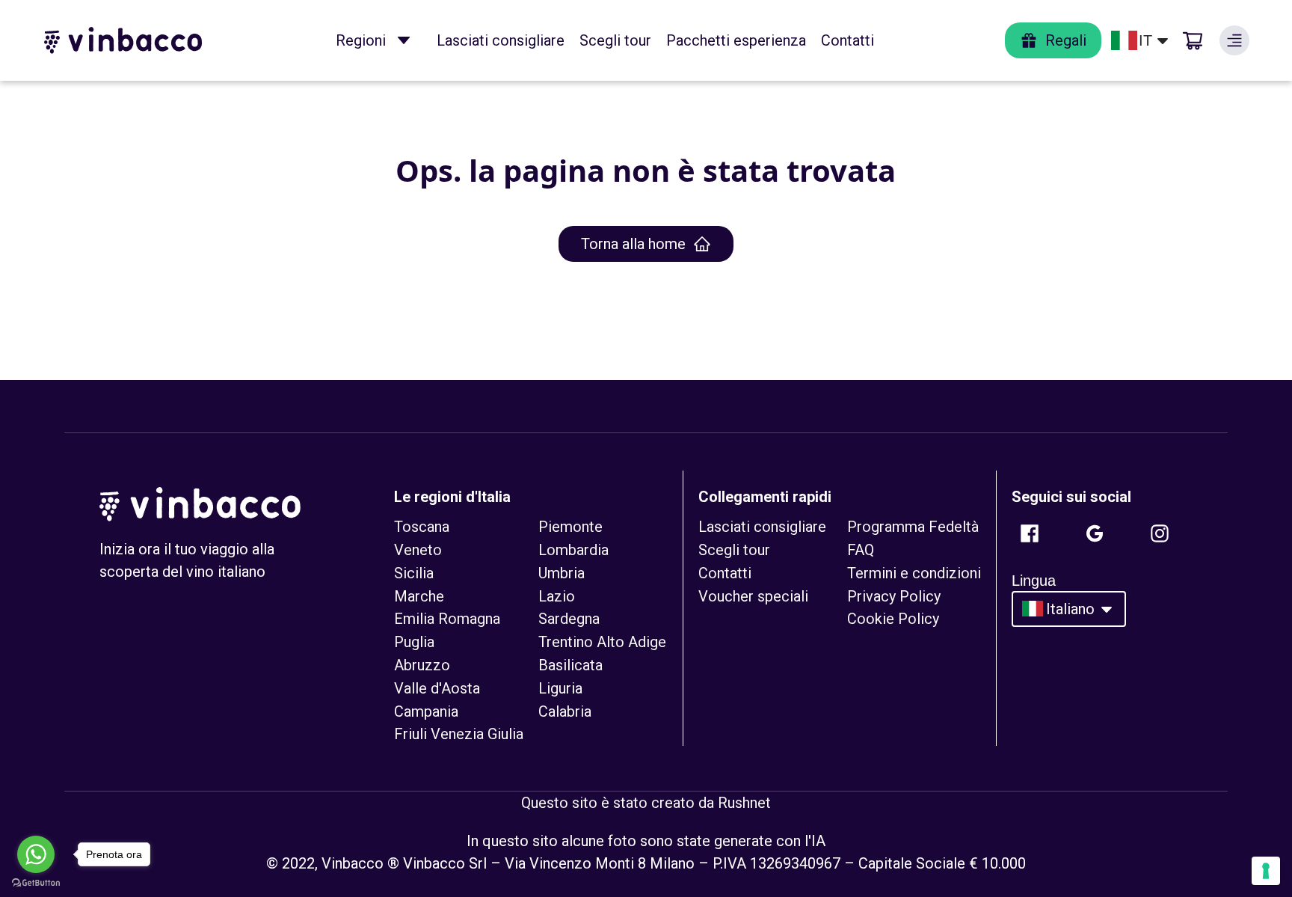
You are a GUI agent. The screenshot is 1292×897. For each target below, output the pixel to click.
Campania (426, 711)
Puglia (414, 642)
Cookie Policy (893, 619)
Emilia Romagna (447, 619)
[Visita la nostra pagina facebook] (1030, 533)
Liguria (560, 688)
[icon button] (404, 40)
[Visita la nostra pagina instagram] (1160, 533)
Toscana (421, 527)
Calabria (564, 711)
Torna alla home (633, 244)
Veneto (418, 550)
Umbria (561, 573)
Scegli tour (615, 40)
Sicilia (414, 573)
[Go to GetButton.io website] (36, 882)
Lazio (556, 596)
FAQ (860, 550)
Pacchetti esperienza (736, 40)
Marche (419, 596)
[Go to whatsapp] (36, 854)
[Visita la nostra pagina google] (1095, 533)
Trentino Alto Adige (602, 642)
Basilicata (570, 665)
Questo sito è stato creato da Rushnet (646, 803)
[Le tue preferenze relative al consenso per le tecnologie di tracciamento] (1266, 871)
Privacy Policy (894, 596)
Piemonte (570, 527)
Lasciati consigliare (501, 40)
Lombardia (573, 550)
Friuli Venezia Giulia (458, 734)
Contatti (847, 40)
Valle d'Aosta (437, 688)
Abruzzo (422, 665)
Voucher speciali (753, 596)
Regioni (361, 40)
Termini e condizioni (914, 573)
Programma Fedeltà (913, 527)
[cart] (1193, 40)
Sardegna (569, 619)
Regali (1065, 40)
